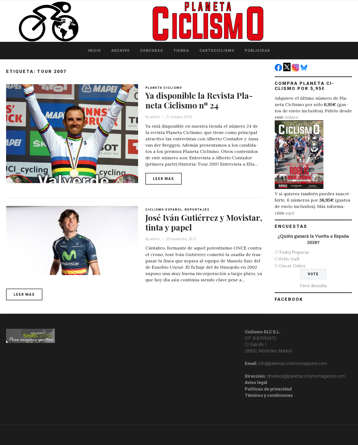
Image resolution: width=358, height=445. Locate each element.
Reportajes (197, 209)
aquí (289, 213)
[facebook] (279, 69)
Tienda (181, 51)
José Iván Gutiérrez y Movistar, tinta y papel (203, 222)
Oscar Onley (292, 265)
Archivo (120, 51)
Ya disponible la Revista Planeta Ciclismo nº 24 (199, 100)
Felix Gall (289, 259)
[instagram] (296, 69)
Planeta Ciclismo (163, 87)
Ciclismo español (163, 209)
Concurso (151, 51)
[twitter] (287, 69)
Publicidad (257, 51)
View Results (313, 285)
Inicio (94, 51)
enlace (292, 117)
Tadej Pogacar (294, 252)
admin (155, 117)
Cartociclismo (217, 51)
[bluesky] (304, 69)
